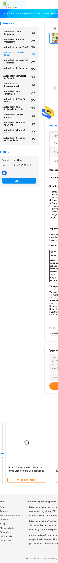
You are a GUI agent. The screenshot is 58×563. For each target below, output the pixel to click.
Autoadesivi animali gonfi (19, 47)
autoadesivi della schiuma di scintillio (19, 108)
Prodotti (4, 511)
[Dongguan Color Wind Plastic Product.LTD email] (4, 172)
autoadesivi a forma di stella (19, 131)
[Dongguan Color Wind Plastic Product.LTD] (13, 4)
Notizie (3, 524)
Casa (2, 507)
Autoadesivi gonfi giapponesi (19, 32)
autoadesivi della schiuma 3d (19, 92)
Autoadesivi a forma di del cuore (19, 123)
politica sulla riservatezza (6, 538)
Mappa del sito (7, 528)
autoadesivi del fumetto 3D (19, 69)
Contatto (19, 181)
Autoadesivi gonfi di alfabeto (19, 115)
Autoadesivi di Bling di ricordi (19, 100)
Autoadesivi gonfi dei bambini (19, 53)
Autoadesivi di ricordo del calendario (19, 139)
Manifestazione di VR (10, 515)
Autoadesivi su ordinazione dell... (19, 84)
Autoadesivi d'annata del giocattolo (19, 61)
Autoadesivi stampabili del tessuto (19, 77)
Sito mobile (5, 532)
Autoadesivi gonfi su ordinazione (19, 40)
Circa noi (4, 519)
